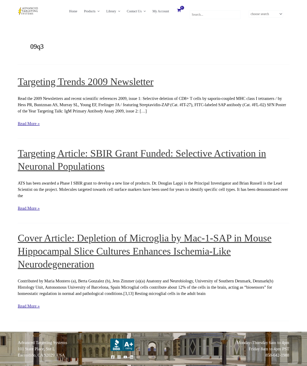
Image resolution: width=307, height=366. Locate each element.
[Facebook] (113, 357)
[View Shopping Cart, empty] (178, 11)
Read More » (29, 124)
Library (111, 11)
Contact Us (134, 11)
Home (73, 11)
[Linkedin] (131, 357)
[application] (97, 11)
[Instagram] (119, 357)
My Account (160, 11)
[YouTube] (125, 357)
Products (89, 11)
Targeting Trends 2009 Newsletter (86, 81)
